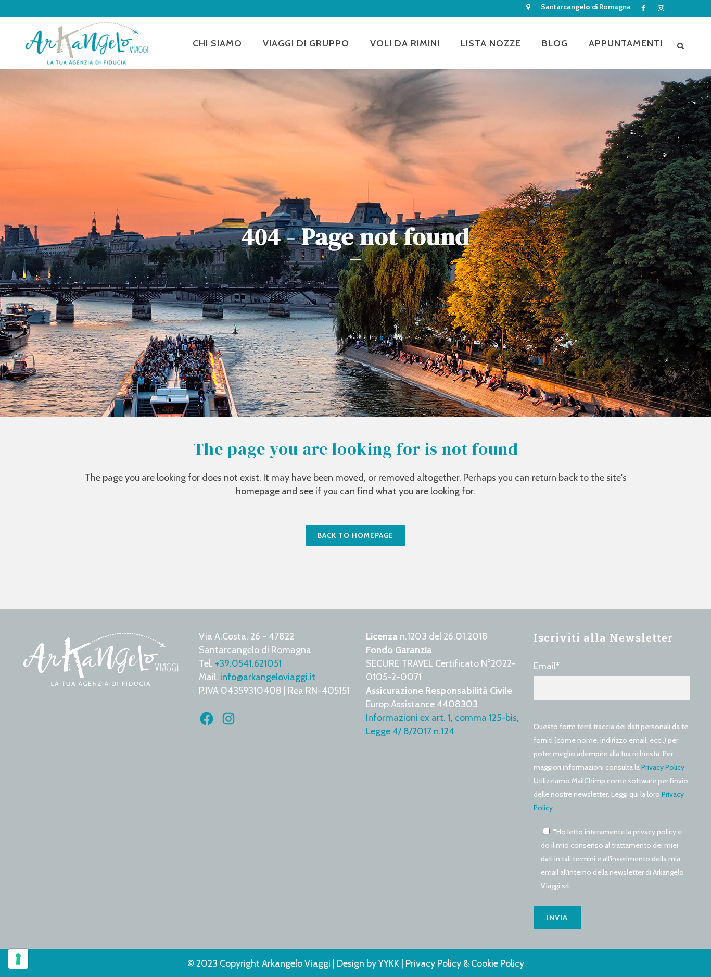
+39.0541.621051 (248, 663)
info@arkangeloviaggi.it (267, 677)
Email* (547, 666)
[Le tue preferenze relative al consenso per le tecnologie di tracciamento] (18, 959)
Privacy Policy (662, 767)
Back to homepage (355, 535)
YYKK (389, 963)
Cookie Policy (497, 963)
